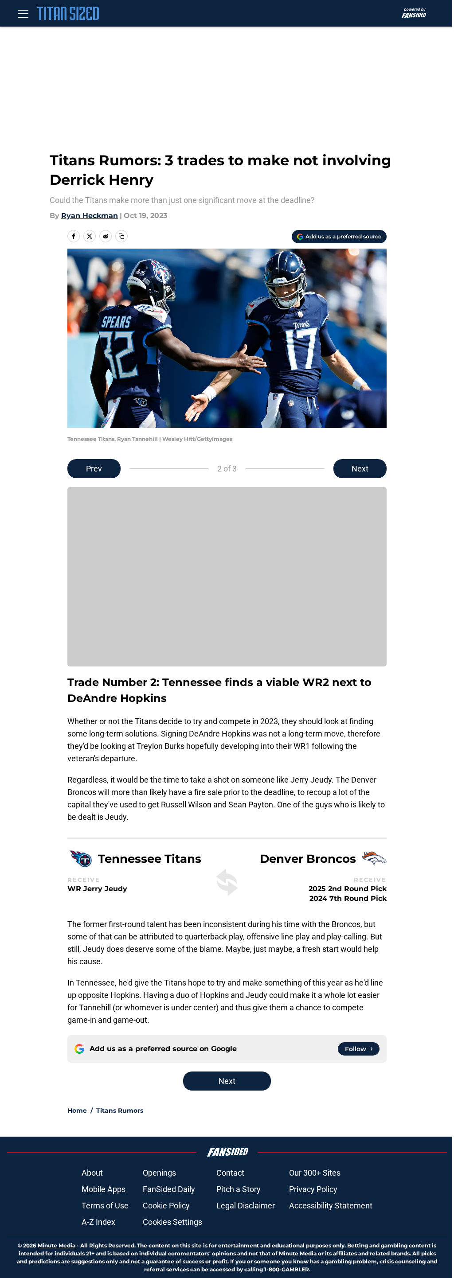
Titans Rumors (119, 1110)
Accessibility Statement (330, 1205)
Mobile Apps (103, 1189)
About (92, 1172)
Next (360, 468)
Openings (159, 1172)
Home (77, 1110)
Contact (230, 1172)
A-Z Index (98, 1222)
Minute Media (56, 1245)
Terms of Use (105, 1205)
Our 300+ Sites (314, 1172)
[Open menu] (23, 13)
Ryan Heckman (89, 215)
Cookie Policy (166, 1205)
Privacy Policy (313, 1189)
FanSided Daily (169, 1189)
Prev (94, 468)
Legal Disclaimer (245, 1205)
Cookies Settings (172, 1222)
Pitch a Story (238, 1189)
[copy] (121, 236)
